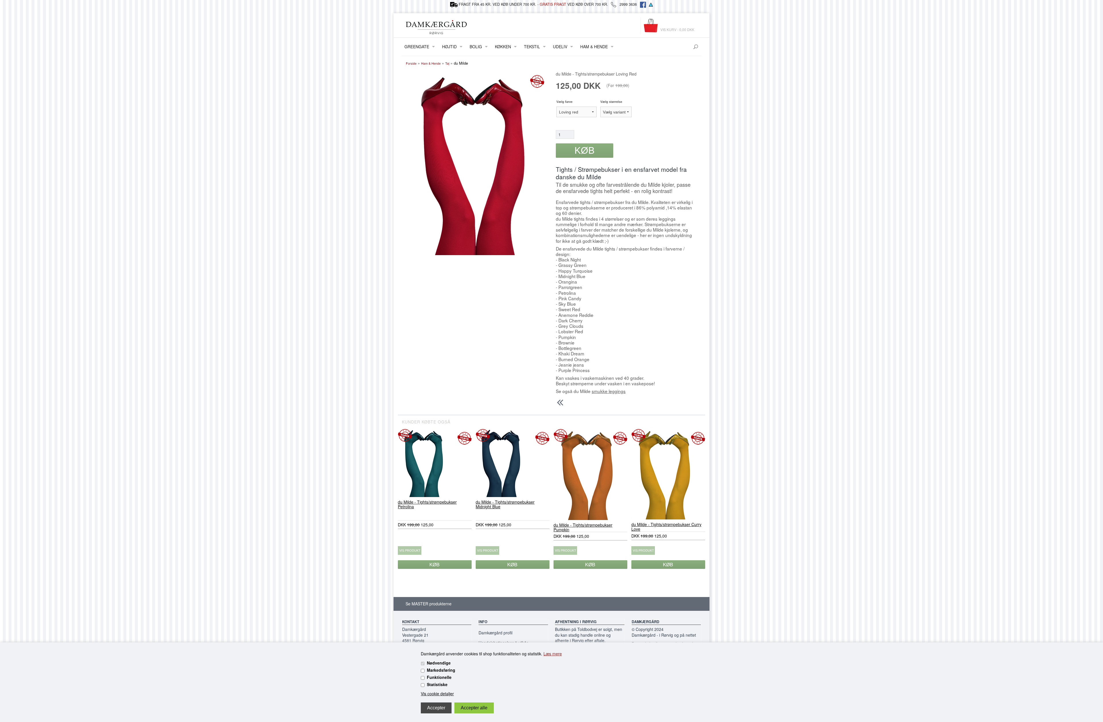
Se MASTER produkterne (429, 604)
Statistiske (437, 684)
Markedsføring (441, 670)
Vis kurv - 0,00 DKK (677, 29)
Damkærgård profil (495, 633)
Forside (411, 63)
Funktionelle (439, 677)
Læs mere (552, 653)
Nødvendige (439, 663)
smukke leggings (609, 391)
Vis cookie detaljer (437, 693)
